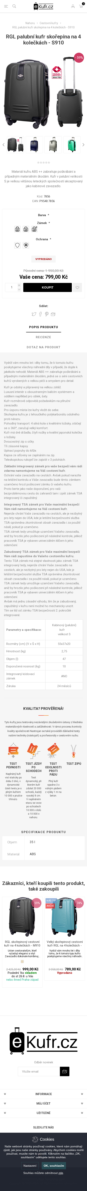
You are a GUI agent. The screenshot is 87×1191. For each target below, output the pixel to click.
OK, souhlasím (54, 1165)
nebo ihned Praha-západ (22, 979)
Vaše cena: (31, 277)
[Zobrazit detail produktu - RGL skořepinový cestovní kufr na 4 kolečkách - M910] (22, 917)
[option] (15, 144)
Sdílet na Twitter (34, 314)
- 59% (79, 58)
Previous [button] (4, 144)
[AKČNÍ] (50, 900)
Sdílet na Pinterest (47, 314)
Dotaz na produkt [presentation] (43, 347)
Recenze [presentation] (43, 337)
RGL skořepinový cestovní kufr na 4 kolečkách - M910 (22, 943)
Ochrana (42, 239)
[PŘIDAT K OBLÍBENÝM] (77, 287)
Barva (42, 215)
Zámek (42, 223)
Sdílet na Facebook (40, 314)
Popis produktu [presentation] (43, 327)
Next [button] (83, 144)
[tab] (43, 327)
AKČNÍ (50, 905)
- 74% (78, 903)
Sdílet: (43, 306)
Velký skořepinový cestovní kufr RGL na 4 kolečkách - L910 (65, 945)
